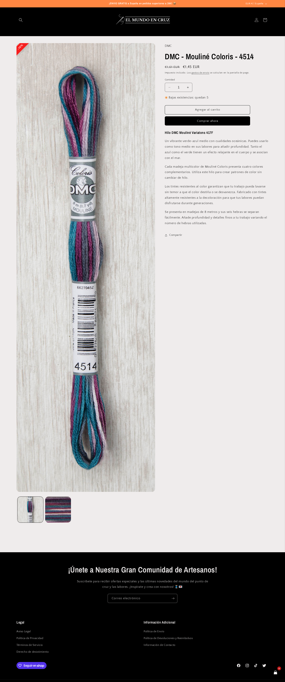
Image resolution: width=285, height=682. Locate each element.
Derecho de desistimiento (32, 651)
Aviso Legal (23, 631)
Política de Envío (154, 631)
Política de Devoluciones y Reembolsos (168, 638)
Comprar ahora (207, 121)
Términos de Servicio (29, 645)
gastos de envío (200, 72)
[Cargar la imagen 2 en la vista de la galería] (58, 510)
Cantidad (170, 79)
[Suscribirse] (173, 598)
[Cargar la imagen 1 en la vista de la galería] (30, 510)
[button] (20, 20)
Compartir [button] (175, 235)
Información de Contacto (159, 645)
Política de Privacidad (29, 638)
